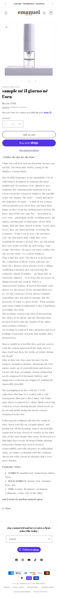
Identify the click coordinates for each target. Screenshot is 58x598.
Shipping (5, 107)
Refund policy (33, 587)
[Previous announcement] (5, 4)
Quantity (6, 118)
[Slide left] (22, 81)
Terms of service (40, 591)
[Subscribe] (48, 539)
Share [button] (8, 508)
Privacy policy (18, 587)
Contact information (21, 591)
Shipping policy (48, 587)
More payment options (29, 150)
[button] (6, 13)
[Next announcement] (52, 4)
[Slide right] (35, 81)
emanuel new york (27, 583)
